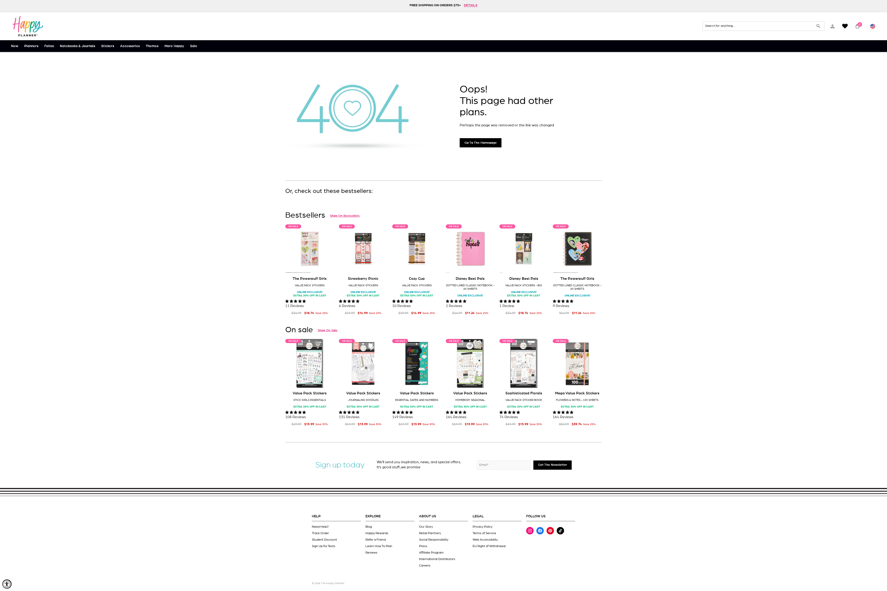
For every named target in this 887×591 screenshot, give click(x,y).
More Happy (174, 46)
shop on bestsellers (345, 215)
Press (423, 546)
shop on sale (327, 330)
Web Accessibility (485, 539)
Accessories (130, 46)
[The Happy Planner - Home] (27, 26)
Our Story (426, 526)
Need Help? (320, 526)
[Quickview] (327, 266)
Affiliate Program (431, 552)
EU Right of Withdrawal (489, 546)
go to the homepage (481, 142)
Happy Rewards (376, 533)
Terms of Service (484, 533)
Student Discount (324, 539)
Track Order (320, 533)
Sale (193, 46)
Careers (425, 565)
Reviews (371, 552)
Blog (368, 526)
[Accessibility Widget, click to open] (7, 584)
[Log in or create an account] (832, 26)
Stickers (107, 46)
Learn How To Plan (378, 546)
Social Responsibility (433, 539)
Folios (49, 46)
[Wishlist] (845, 26)
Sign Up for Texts (323, 546)
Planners (31, 46)
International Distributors (437, 559)
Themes (152, 46)
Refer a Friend (375, 539)
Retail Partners (430, 533)
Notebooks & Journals (77, 46)
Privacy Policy (482, 526)
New (14, 46)
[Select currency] (872, 26)
